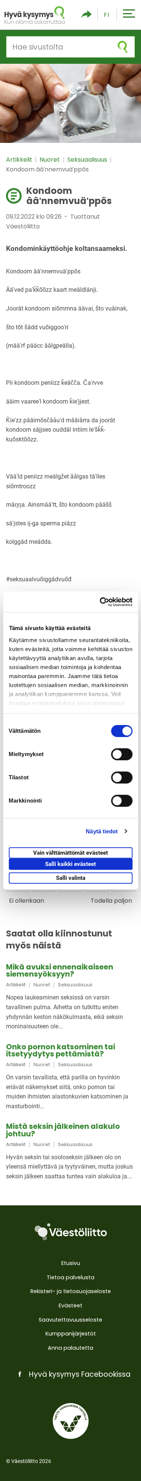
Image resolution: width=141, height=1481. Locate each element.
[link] (70, 997)
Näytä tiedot (102, 831)
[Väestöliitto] (70, 1232)
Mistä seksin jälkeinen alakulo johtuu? (63, 1130)
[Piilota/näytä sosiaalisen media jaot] (86, 15)
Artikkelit (20, 159)
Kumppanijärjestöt (70, 1333)
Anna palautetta (70, 1348)
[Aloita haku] (123, 46)
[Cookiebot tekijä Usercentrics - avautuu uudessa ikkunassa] (100, 602)
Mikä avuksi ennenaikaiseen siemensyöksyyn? (59, 970)
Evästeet (70, 1305)
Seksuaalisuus (88, 159)
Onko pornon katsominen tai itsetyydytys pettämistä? (60, 1050)
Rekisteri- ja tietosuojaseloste (70, 1291)
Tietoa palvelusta (70, 1277)
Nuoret (50, 159)
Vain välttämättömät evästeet (70, 852)
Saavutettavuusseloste (70, 1319)
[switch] (121, 754)
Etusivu (70, 1263)
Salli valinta (70, 878)
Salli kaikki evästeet (70, 864)
